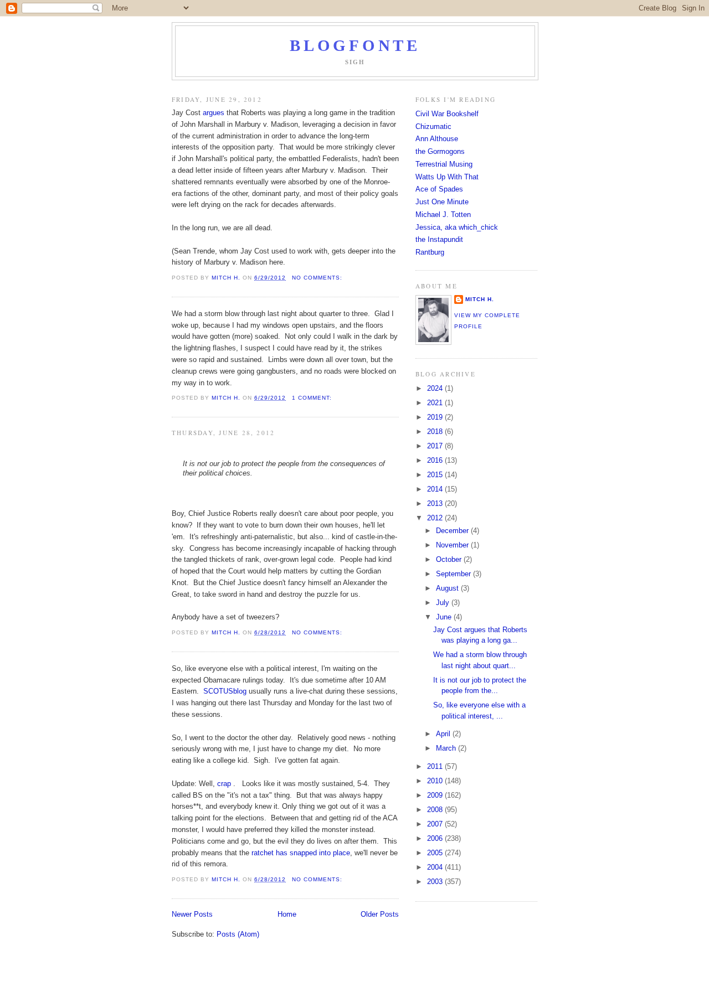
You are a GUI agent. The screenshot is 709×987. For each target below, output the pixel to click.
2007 (436, 824)
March (447, 748)
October (450, 559)
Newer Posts (192, 914)
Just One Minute (442, 202)
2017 (436, 446)
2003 (436, 881)
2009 (436, 795)
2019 (436, 417)
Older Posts (380, 914)
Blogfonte (355, 45)
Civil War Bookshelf (447, 114)
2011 (436, 766)
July (443, 602)
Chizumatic (433, 126)
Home (287, 914)
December (453, 530)
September (454, 574)
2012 (436, 518)
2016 (436, 460)
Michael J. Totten (443, 214)
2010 (436, 781)
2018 (436, 431)
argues (213, 112)
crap (224, 783)
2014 (436, 489)
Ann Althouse (436, 139)
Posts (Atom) (238, 934)
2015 (436, 475)
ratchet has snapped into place (300, 853)
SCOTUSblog (224, 691)
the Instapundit (439, 239)
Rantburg (429, 252)
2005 (436, 853)
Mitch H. (479, 299)
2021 (436, 403)
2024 (436, 388)
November (453, 545)
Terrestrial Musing (443, 164)
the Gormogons (440, 151)
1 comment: (313, 398)
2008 (436, 809)
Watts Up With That (447, 177)
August (448, 588)
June (445, 617)
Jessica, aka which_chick (456, 227)
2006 (436, 838)
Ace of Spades (439, 189)
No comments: (318, 278)
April (444, 734)
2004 (436, 867)
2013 (436, 503)
